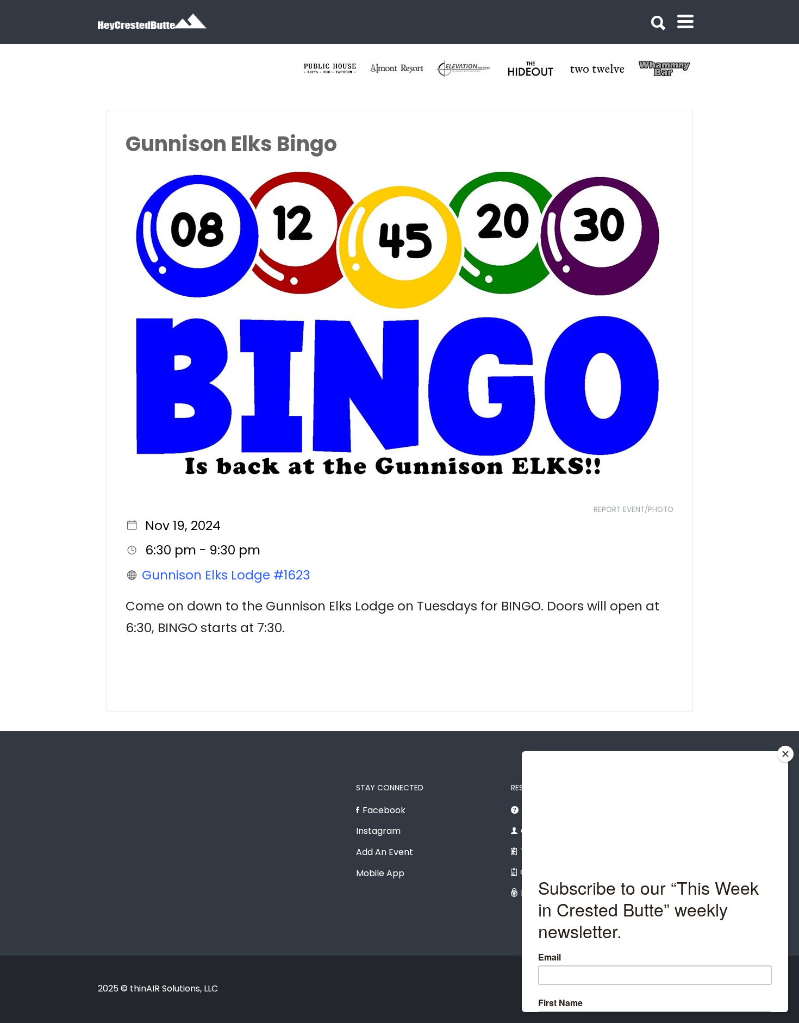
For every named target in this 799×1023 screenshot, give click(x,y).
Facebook (384, 810)
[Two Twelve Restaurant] (603, 68)
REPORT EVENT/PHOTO (633, 509)
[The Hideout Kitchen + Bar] (536, 68)
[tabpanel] (603, 68)
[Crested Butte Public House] (336, 68)
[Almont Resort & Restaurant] (403, 68)
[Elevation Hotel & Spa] (469, 68)
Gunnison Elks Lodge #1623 (226, 575)
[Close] (785, 754)
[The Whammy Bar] (670, 68)
